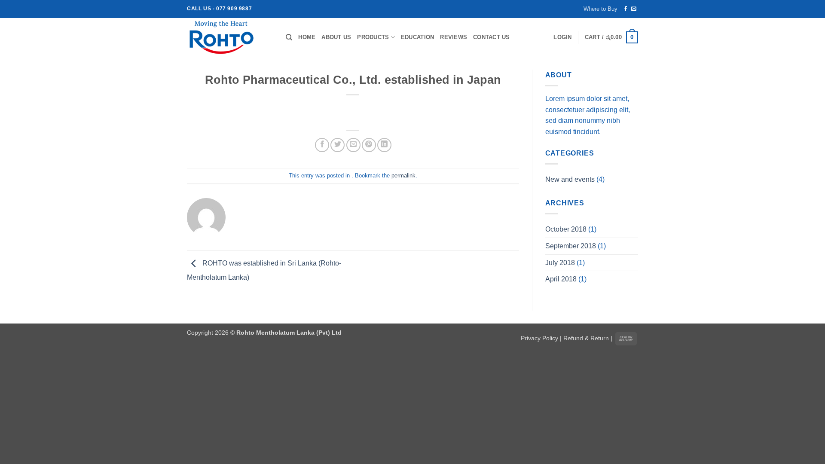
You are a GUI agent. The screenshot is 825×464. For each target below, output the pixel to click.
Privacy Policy (539, 338)
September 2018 (570, 246)
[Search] (289, 37)
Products (373, 37)
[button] (562, 37)
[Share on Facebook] (322, 145)
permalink (403, 175)
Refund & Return (586, 338)
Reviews (453, 37)
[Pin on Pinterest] (369, 145)
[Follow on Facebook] (625, 9)
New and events (570, 179)
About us (336, 37)
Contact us (491, 37)
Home (306, 37)
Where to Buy (600, 9)
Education (417, 37)
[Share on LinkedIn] (384, 145)
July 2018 (560, 262)
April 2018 (561, 279)
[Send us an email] (633, 9)
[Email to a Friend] (353, 145)
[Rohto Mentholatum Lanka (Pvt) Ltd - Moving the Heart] (230, 37)
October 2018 (566, 229)
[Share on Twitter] (337, 145)
